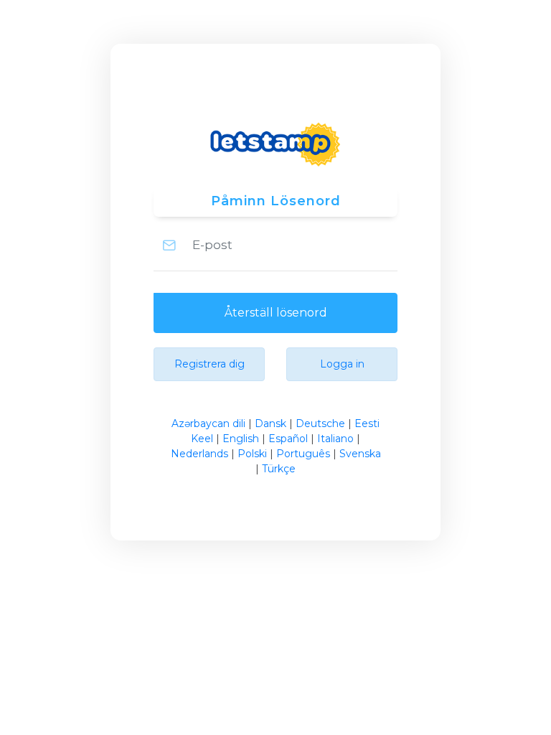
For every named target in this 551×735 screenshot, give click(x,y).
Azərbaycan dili (208, 423)
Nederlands (199, 453)
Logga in (342, 363)
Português (303, 453)
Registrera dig (209, 363)
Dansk (270, 423)
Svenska (360, 453)
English (240, 438)
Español (288, 438)
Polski (252, 453)
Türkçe (279, 468)
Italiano (335, 438)
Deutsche (320, 423)
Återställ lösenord (276, 312)
